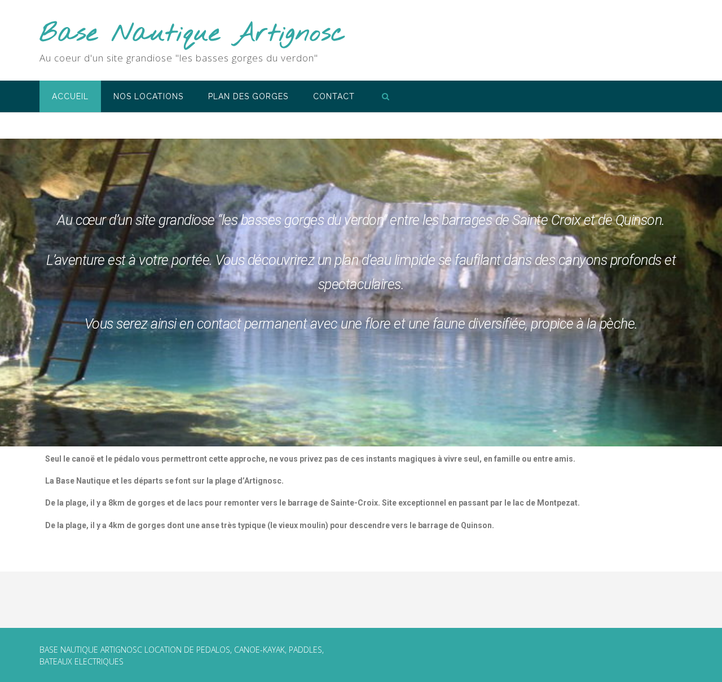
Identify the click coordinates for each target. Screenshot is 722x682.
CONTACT (334, 96)
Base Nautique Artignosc (192, 34)
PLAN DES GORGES (248, 96)
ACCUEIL (70, 96)
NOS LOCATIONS (148, 96)
